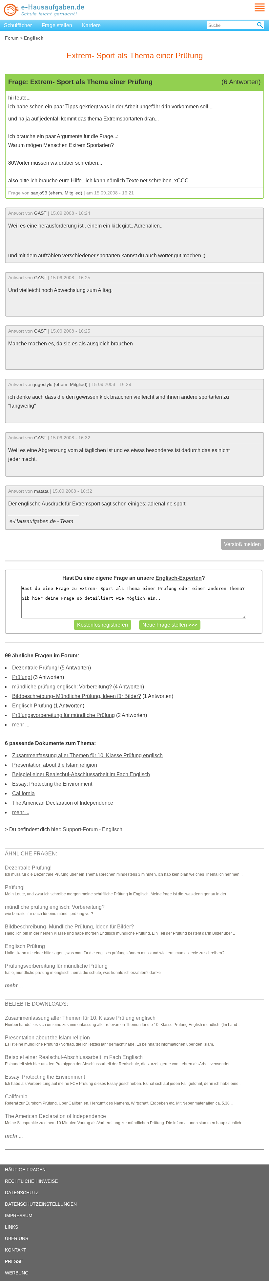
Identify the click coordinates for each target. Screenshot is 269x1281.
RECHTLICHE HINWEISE (31, 1181)
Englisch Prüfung (32, 705)
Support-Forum (80, 829)
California (23, 793)
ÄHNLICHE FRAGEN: (31, 853)
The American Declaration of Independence (62, 803)
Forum (12, 38)
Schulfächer (18, 25)
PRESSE (14, 1261)
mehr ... (20, 724)
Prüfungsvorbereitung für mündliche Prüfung (63, 715)
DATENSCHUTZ (22, 1192)
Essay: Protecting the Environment (52, 784)
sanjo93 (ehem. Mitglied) (56, 192)
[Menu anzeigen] (252, 7)
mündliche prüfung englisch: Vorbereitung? (62, 686)
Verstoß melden (242, 544)
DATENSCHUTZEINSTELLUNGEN (41, 1204)
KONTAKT (15, 1250)
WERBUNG (17, 1272)
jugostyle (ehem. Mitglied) (61, 384)
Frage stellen (57, 25)
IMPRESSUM (18, 1215)
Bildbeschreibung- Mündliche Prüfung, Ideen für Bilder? (76, 696)
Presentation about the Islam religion (54, 765)
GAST (40, 213)
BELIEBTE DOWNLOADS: (36, 1004)
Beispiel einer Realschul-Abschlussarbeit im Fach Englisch (81, 774)
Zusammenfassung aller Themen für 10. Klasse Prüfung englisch (87, 755)
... (14, 985)
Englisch (112, 829)
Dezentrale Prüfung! (35, 667)
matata (41, 491)
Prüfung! (22, 677)
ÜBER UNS (16, 1238)
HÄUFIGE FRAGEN (25, 1169)
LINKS (11, 1227)
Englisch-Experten (178, 578)
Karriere (91, 25)
